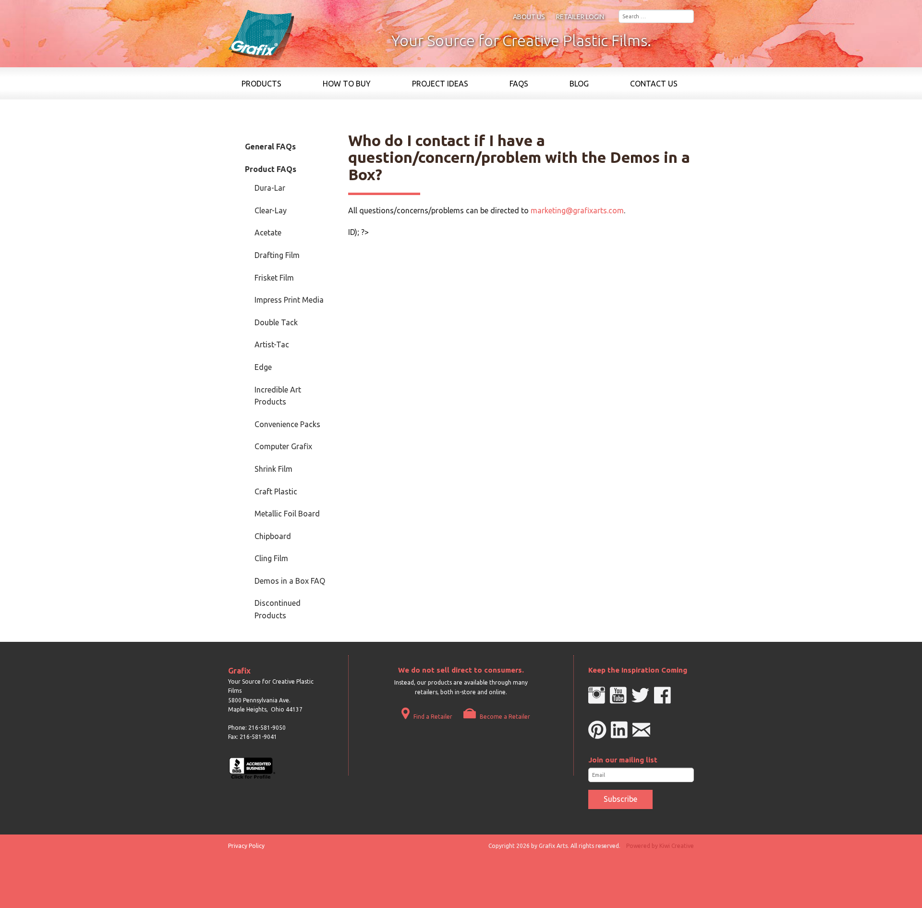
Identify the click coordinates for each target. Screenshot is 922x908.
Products (261, 83)
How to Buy (347, 83)
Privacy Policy (246, 846)
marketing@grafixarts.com (577, 210)
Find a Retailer (432, 716)
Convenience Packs (287, 424)
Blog (579, 83)
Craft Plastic (276, 491)
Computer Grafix (283, 446)
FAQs (519, 83)
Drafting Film (277, 255)
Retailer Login (580, 17)
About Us (529, 17)
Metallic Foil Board (287, 513)
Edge (263, 367)
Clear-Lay (271, 210)
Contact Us (654, 83)
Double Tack (276, 322)
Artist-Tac (272, 344)
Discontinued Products (278, 609)
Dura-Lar (270, 188)
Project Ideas (440, 83)
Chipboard (273, 536)
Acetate (268, 232)
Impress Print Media (289, 299)
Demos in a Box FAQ (290, 581)
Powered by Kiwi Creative (660, 846)
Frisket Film (274, 277)
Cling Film (271, 558)
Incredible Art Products (278, 395)
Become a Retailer (504, 716)
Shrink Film (273, 469)
